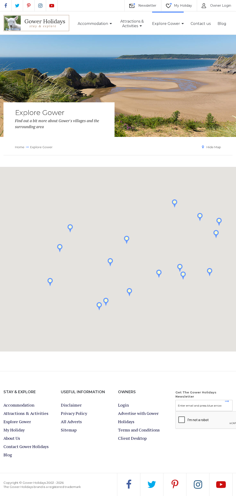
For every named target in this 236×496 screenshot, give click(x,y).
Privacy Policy (74, 413)
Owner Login (220, 5)
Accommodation (93, 23)
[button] (209, 272)
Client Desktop (132, 438)
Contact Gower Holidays (26, 446)
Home (19, 147)
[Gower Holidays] (36, 23)
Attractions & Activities (132, 23)
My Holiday (182, 5)
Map (213, 147)
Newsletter (146, 5)
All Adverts (71, 421)
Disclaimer (71, 405)
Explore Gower (166, 23)
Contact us (201, 23)
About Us (11, 438)
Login (123, 405)
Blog (222, 23)
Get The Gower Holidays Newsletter (195, 394)
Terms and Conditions (139, 430)
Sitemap (69, 430)
